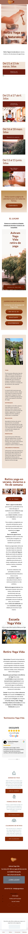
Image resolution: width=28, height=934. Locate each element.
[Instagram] (14, 905)
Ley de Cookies (16, 901)
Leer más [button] (6, 755)
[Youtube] (18, 905)
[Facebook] (9, 905)
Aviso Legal (15, 895)
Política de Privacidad (15, 898)
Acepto (14, 926)
